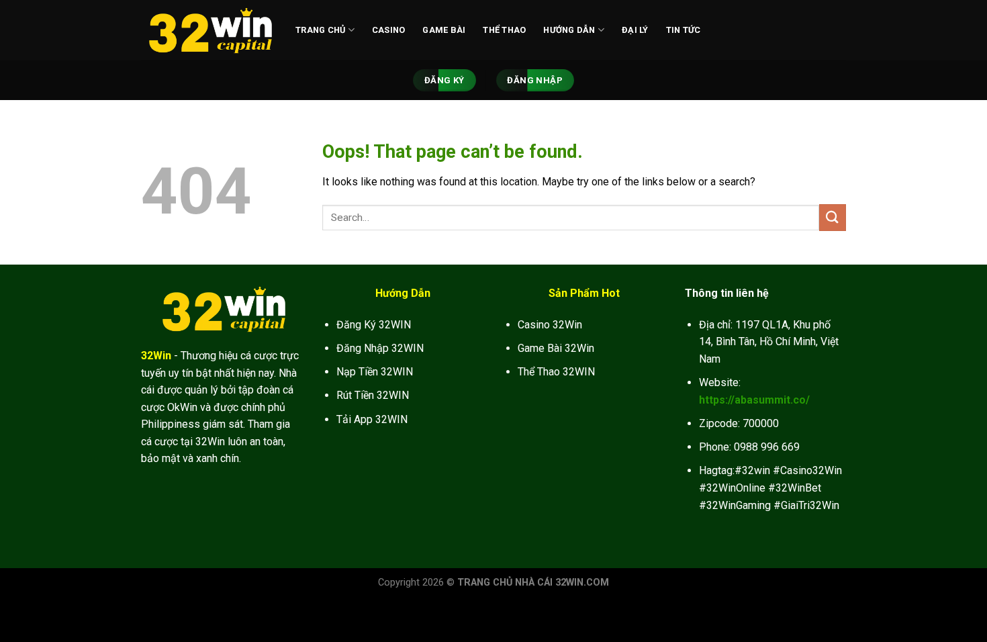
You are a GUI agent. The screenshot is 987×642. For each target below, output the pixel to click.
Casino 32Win (550, 324)
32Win (156, 355)
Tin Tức (683, 30)
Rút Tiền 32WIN (372, 395)
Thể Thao (504, 30)
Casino (389, 30)
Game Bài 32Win (556, 348)
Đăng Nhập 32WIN (380, 348)
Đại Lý (635, 30)
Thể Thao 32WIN (556, 371)
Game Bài (443, 30)
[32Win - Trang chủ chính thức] (208, 30)
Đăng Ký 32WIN (373, 324)
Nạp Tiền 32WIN (374, 371)
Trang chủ (320, 30)
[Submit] (832, 217)
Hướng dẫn (569, 30)
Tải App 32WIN (372, 419)
